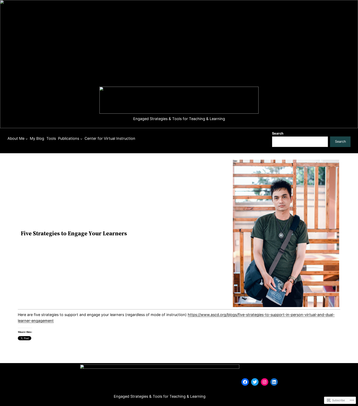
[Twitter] (255, 382)
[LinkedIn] (274, 382)
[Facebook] (245, 382)
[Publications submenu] (81, 138)
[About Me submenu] (26, 138)
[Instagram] (264, 382)
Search (277, 133)
